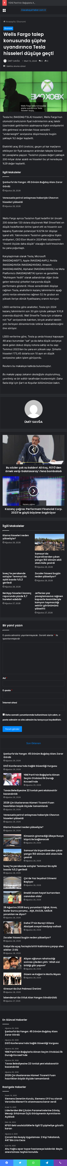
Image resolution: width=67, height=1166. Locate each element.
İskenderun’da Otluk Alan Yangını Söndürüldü (30, 997)
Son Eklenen (33, 743)
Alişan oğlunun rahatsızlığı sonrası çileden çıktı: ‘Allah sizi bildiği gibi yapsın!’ (42, 962)
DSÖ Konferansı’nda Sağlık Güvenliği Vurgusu (30, 766)
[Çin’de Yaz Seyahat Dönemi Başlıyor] (12, 883)
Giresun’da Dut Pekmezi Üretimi (22, 988)
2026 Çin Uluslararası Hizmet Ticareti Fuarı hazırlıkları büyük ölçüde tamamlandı (28, 804)
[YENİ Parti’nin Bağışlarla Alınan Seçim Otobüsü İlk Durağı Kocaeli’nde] (12, 779)
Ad (5, 678)
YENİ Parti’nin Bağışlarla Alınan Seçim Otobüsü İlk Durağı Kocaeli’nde (42, 778)
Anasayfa (10, 21)
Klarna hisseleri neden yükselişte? (16, 537)
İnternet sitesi (10, 702)
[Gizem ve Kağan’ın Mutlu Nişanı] (12, 979)
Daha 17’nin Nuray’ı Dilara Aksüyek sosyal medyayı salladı (42, 924)
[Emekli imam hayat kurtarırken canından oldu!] (12, 897)
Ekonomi (21, 21)
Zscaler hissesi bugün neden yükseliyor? (47, 575)
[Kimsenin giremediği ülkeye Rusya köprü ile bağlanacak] (12, 840)
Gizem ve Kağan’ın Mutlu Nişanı (42, 974)
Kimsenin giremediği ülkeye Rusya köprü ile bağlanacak (44, 837)
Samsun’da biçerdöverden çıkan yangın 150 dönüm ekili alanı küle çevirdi (48, 558)
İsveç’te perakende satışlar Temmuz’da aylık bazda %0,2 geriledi (15, 578)
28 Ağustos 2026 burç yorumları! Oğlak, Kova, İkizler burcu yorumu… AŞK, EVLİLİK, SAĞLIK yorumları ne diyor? (30, 911)
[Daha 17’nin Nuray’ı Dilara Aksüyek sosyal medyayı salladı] (12, 927)
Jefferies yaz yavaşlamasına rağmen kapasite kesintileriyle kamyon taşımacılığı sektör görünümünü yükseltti (49, 600)
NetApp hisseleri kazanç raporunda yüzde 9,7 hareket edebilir (17, 596)
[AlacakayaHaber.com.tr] (33, 10)
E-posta (7, 690)
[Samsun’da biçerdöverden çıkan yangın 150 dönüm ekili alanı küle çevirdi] (49, 542)
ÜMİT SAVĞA (14, 61)
